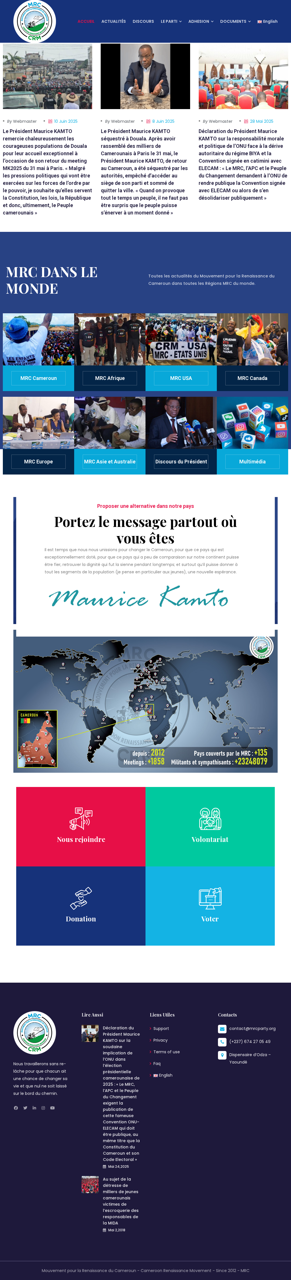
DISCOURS (143, 21)
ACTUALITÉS (113, 21)
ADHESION (198, 21)
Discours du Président (181, 462)
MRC (245, 1270)
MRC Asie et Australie (110, 462)
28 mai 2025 (261, 121)
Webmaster (22, 121)
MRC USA (181, 378)
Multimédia (252, 462)
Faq (157, 1063)
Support (161, 1028)
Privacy (160, 1040)
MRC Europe (38, 462)
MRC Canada (252, 378)
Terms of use (166, 1052)
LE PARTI (169, 21)
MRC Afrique (110, 378)
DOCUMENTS (233, 21)
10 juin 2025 (66, 121)
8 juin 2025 (163, 121)
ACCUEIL (86, 21)
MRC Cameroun (38, 378)
